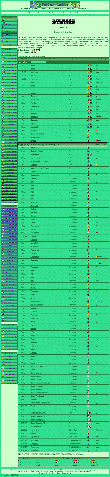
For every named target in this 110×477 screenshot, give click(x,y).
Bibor (33, 65)
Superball (34, 370)
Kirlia (33, 222)
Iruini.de (70, 8)
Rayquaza (35, 106)
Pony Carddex (40, 8)
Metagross (35, 99)
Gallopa (34, 240)
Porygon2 (35, 148)
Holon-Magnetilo (37, 301)
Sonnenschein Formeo (40, 168)
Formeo (34, 178)
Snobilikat (35, 233)
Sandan (34, 342)
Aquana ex (35, 437)
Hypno (33, 141)
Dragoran (34, 72)
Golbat (33, 209)
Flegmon (34, 346)
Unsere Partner (83, 8)
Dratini (33, 284)
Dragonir (34, 202)
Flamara (34, 79)
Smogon (34, 308)
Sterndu (34, 349)
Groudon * (35, 440)
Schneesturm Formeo (39, 161)
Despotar (34, 117)
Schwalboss (35, 172)
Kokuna (34, 219)
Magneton (35, 226)
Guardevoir (35, 82)
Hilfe (97, 145)
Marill (33, 322)
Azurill (33, 130)
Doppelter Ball (36, 366)
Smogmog (35, 175)
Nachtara (34, 120)
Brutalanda (35, 110)
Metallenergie (36, 426)
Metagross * (35, 447)
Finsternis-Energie (38, 413)
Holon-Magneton (37, 137)
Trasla (33, 339)
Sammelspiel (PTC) (56, 8)
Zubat (33, 363)
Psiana (33, 75)
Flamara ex (35, 430)
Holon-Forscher (37, 386)
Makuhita (34, 318)
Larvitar (34, 311)
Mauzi (33, 325)
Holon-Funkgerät (37, 396)
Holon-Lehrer (36, 379)
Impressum (42, 473)
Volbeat (34, 253)
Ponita (33, 329)
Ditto (32, 182)
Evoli (33, 294)
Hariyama (34, 212)
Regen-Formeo (37, 151)
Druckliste (69, 32)
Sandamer (35, 154)
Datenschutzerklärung (64, 473)
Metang (34, 229)
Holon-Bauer (36, 373)
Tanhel (33, 264)
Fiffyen (33, 332)
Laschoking (35, 158)
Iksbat (33, 69)
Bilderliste (58, 32)
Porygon (34, 336)
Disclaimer (51, 473)
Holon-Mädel (36, 376)
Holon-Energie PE (38, 420)
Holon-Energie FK (38, 416)
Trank (33, 406)
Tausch (34, 409)
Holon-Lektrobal (37, 134)
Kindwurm (35, 257)
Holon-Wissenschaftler (40, 393)
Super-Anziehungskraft (40, 403)
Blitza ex (34, 433)
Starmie (34, 113)
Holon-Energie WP (38, 423)
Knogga (34, 96)
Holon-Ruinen (36, 389)
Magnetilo (34, 315)
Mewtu (33, 103)
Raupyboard (26, 8)
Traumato (34, 291)
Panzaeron (35, 250)
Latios (33, 93)
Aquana (34, 124)
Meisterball (35, 399)
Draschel (34, 243)
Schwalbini (35, 356)
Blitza (33, 86)
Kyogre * (34, 444)
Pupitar (33, 236)
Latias (33, 89)
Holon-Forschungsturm (40, 383)
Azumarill (34, 127)
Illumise (34, 216)
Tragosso (34, 267)
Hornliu (34, 360)
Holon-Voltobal (37, 305)
